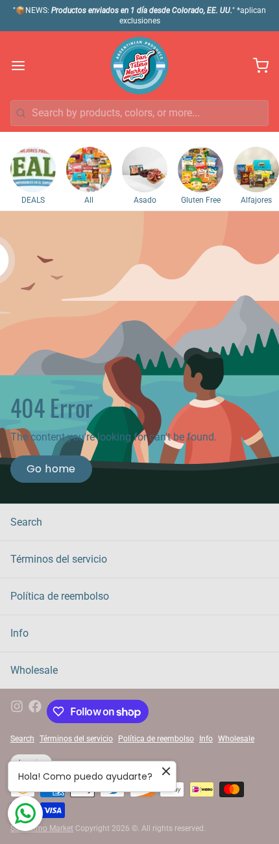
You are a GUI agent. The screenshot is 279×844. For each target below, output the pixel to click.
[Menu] (23, 66)
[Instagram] (16, 711)
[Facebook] (35, 711)
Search (26, 522)
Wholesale (34, 670)
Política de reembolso (59, 596)
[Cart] (256, 66)
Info (19, 633)
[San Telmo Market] (139, 65)
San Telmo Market (41, 828)
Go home (51, 468)
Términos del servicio (58, 559)
